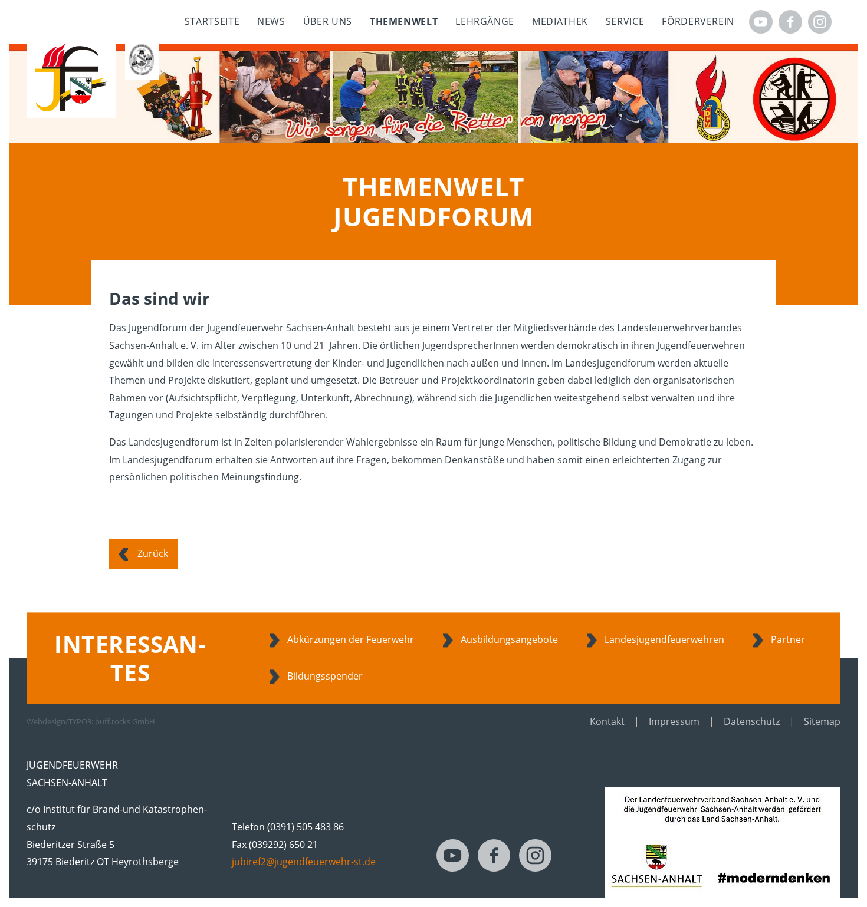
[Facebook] (790, 22)
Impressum (674, 721)
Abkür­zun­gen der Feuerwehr (350, 639)
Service (625, 21)
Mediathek (560, 21)
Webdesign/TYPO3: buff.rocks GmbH (91, 721)
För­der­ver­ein (698, 21)
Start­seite (212, 21)
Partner (788, 639)
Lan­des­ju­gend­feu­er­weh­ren (664, 639)
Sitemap (822, 721)
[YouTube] (761, 22)
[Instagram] (820, 22)
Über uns (327, 21)
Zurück (152, 553)
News (271, 21)
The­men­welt (404, 21)
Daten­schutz (752, 721)
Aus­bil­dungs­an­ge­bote (509, 639)
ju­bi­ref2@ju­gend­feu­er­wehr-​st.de (304, 861)
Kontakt (607, 721)
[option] (433, 93)
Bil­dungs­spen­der (325, 675)
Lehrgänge (484, 21)
